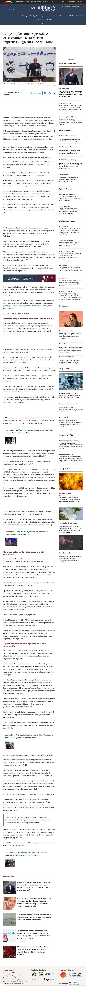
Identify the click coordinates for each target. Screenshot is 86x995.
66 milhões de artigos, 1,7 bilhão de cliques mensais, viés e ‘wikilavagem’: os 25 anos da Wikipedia (70, 256)
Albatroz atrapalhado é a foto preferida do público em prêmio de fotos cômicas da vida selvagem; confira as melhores (70, 529)
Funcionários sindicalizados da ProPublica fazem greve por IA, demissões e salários (69, 179)
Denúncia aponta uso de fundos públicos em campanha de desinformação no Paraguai (69, 152)
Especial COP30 (69, 16)
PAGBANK (33, 1)
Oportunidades (45, 16)
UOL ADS (51, 1)
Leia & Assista (37, 19)
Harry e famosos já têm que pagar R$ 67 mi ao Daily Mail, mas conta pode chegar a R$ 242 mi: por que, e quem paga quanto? (70, 93)
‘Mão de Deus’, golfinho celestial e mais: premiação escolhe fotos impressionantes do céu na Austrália (70, 559)
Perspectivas (15, 16)
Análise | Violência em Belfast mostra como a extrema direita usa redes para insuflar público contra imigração (70, 423)
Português (13, 9)
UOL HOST (26, 1)
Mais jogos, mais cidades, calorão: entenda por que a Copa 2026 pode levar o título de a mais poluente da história (70, 459)
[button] (43, 23)
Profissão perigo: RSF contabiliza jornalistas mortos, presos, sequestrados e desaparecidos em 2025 (70, 269)
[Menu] (5, 9)
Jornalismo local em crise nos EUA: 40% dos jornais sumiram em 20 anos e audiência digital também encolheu (70, 283)
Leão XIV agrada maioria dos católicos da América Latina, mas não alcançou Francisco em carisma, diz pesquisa (70, 210)
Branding (24, 16)
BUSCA (63, 1)
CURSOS (39, 1)
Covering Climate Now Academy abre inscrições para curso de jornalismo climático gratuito (69, 362)
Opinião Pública (80, 16)
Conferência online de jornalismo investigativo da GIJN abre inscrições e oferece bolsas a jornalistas (70, 335)
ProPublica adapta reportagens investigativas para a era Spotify (69, 140)
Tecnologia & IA (34, 16)
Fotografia (49, 19)
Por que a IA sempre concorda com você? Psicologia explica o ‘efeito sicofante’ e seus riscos (69, 395)
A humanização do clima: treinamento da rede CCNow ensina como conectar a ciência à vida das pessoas (34, 917)
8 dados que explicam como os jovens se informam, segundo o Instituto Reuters (69, 244)
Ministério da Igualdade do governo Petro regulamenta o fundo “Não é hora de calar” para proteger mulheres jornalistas (70, 165)
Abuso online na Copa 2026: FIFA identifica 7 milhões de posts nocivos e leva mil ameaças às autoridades (69, 231)
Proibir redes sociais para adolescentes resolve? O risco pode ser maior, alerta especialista (71, 409)
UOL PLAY (45, 1)
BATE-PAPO (72, 1)
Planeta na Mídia (57, 16)
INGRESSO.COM (19, 1)
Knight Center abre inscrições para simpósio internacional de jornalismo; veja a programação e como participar (70, 349)
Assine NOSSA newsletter (73, 6)
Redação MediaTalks (14, 92)
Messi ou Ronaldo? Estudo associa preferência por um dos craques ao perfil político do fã (70, 198)
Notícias (4, 16)
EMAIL (80, 1)
